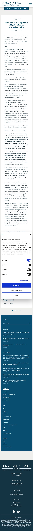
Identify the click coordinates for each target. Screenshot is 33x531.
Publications (6, 400)
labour (4, 411)
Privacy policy (16, 502)
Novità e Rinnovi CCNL (9, 394)
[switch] (29, 265)
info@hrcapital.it (18, 494)
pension (5, 430)
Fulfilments (5, 414)
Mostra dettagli (24, 280)
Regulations (6, 419)
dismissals (5, 422)
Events (4, 392)
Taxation (5, 438)
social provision (7, 416)
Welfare (5, 444)
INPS (4, 408)
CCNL (4, 427)
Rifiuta (16, 295)
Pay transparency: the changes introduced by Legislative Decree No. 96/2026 (14, 381)
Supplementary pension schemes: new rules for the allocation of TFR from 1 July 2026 (16, 369)
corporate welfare (7, 447)
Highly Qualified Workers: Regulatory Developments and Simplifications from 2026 (16, 375)
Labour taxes (6, 436)
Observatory (16, 19)
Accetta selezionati (16, 290)
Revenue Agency (7, 433)
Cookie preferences (16, 506)
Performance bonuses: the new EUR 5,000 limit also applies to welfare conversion (16, 363)
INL (3, 441)
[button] (12, 310)
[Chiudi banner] (30, 234)
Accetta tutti (16, 285)
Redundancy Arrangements (10, 425)
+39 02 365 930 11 (17, 493)
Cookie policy (16, 504)
